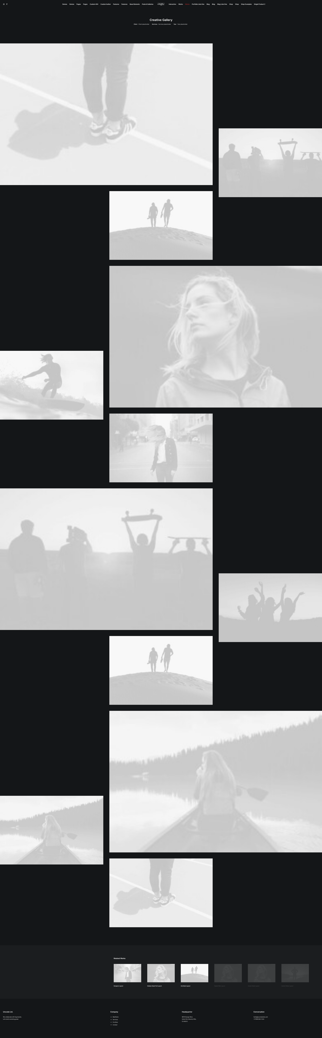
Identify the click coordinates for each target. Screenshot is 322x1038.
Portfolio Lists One (198, 4)
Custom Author (106, 4)
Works (180, 4)
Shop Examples (246, 4)
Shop (231, 4)
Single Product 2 (259, 4)
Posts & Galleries (147, 4)
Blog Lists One (222, 4)
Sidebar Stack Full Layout (154, 986)
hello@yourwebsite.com (260, 1017)
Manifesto (116, 1017)
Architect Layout (185, 986)
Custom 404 (94, 4)
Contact (115, 1025)
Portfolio (115, 1022)
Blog (208, 4)
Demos (64, 4)
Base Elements (135, 4)
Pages (78, 4)
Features (116, 4)
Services (115, 1019)
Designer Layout (118, 986)
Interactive (172, 4)
